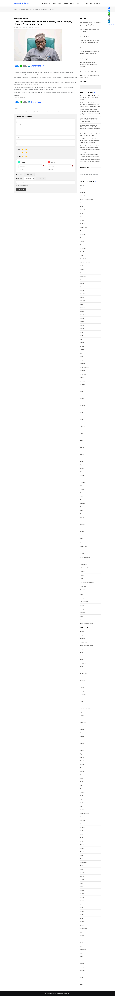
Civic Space (83, 244)
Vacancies (82, 524)
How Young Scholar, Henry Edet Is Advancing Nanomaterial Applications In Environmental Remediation (90, 147)
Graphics (82, 349)
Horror (81, 360)
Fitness (82, 328)
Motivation (82, 405)
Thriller (81, 510)
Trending (82, 517)
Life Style (82, 381)
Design (82, 283)
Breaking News (46, 3)
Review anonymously (23, 185)
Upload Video (19, 178)
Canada (82, 241)
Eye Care (82, 311)
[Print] (111, 16)
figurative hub (83, 118)
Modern (82, 398)
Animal (81, 206)
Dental (81, 279)
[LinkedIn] (111, 21)
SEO (81, 486)
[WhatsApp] (111, 13)
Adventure (82, 192)
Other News (79, 3)
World (81, 534)
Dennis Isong (83, 276)
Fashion (82, 318)
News (81, 423)
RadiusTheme (66, 993)
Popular (82, 454)
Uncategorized (83, 521)
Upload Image (19, 174)
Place (81, 440)
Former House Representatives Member (23, 111)
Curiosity (82, 269)
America (82, 203)
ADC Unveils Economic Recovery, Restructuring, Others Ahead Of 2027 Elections (88, 64)
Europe (82, 304)
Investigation (83, 374)
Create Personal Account (86, 102)
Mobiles (82, 395)
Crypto (81, 265)
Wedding (82, 527)
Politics (54, 3)
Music (81, 409)
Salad (81, 472)
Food (81, 332)
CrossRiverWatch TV (85, 258)
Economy (82, 293)
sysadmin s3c (19, 27)
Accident (82, 185)
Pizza (81, 437)
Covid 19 (82, 251)
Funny (81, 339)
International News (84, 367)
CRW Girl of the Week (85, 262)
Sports (81, 496)
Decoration (82, 272)
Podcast (82, 444)
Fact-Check (83, 314)
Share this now (37, 66)
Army (81, 213)
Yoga (81, 538)
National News (83, 416)
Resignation (57, 111)
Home (38, 3)
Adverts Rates (83, 196)
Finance (82, 325)
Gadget (82, 346)
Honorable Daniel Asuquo (39, 111)
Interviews (82, 370)
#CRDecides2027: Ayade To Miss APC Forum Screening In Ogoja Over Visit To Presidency (89, 140)
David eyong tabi (84, 125)
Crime (81, 255)
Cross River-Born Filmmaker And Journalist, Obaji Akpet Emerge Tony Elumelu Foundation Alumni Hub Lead (90, 24)
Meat (81, 391)
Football (82, 335)
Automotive (83, 217)
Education (82, 300)
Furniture (82, 342)
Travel (81, 514)
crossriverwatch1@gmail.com (91, 171)
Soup (81, 493)
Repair (81, 461)
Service (82, 489)
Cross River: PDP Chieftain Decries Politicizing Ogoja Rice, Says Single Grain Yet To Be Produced (90, 104)
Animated (82, 210)
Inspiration (82, 363)
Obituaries (82, 426)
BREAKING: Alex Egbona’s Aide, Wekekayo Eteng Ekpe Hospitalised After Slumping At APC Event (90, 127)
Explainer (82, 307)
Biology (82, 220)
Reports (82, 465)
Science (82, 475)
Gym (81, 353)
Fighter (82, 321)
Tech (81, 500)
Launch (82, 377)
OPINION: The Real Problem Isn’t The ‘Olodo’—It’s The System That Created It (90, 97)
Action (81, 189)
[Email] (111, 19)
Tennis (81, 507)
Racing (81, 458)
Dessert (82, 290)
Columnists (83, 248)
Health (81, 356)
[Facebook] (111, 8)
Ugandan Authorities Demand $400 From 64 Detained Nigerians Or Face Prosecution (90, 120)
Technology (83, 503)
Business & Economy (69, 3)
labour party (49, 111)
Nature (81, 419)
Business (82, 231)
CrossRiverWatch (22, 3)
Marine (81, 388)
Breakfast (82, 223)
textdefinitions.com (84, 139)
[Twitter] (111, 11)
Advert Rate (89, 3)
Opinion (60, 3)
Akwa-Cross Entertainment (86, 199)
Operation (82, 430)
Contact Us (97, 3)
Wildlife (82, 531)
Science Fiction (83, 482)
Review (82, 468)
